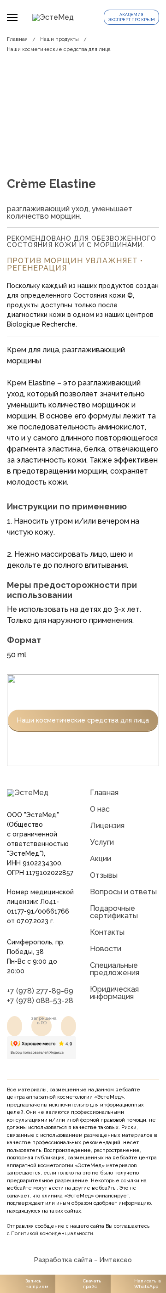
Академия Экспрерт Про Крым (131, 17)
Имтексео (116, 1260)
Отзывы (104, 875)
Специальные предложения (114, 969)
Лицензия (107, 825)
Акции (100, 858)
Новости (105, 948)
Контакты (107, 932)
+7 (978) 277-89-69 (40, 991)
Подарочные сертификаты (114, 912)
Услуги (102, 842)
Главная (17, 39)
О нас (100, 809)
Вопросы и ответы (123, 891)
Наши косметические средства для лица (59, 49)
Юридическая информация (114, 993)
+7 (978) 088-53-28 (40, 1000)
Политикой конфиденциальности (52, 1234)
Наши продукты (59, 39)
